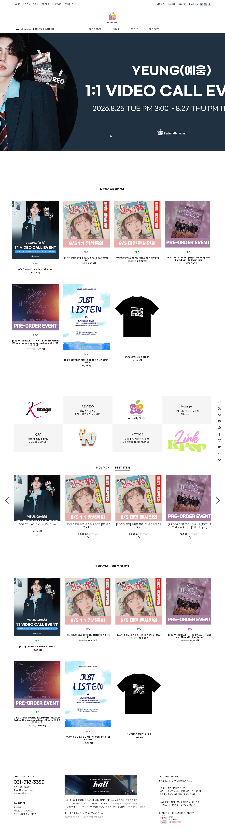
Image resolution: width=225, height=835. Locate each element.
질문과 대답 (193, 4)
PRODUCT (154, 29)
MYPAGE (56, 4)
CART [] (69, 4)
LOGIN (26, 4)
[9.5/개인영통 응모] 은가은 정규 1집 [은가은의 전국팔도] (86, 259)
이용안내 (165, 813)
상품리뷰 (160, 4)
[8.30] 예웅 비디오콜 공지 (43, 29)
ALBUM (116, 29)
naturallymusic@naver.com (124, 803)
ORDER (45, 4)
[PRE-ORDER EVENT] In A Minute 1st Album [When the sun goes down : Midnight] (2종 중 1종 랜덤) (35, 343)
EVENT (134, 29)
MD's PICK (102, 467)
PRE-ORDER (95, 29)
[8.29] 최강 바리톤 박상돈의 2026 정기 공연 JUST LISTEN (86, 361)
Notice (27, 29)
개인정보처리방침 (178, 813)
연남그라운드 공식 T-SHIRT (137, 357)
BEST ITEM (122, 467)
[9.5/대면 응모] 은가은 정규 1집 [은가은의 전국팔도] (137, 258)
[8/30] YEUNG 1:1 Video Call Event (35, 269)
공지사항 (171, 4)
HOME (17, 4)
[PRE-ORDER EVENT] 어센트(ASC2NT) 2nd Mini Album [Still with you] (188, 259)
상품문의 (181, 4)
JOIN (35, 4)
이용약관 (190, 813)
